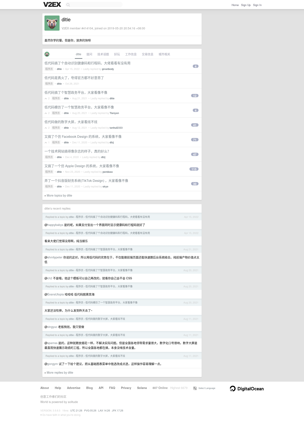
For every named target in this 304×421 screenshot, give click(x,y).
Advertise (73, 388)
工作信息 (131, 54)
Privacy (126, 388)
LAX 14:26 (104, 410)
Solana (142, 388)
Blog (89, 388)
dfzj (112, 142)
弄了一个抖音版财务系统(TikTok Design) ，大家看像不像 (86, 180)
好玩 (117, 54)
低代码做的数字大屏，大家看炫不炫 (70, 121)
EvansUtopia (55, 294)
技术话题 (103, 54)
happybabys (55, 225)
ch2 (49, 278)
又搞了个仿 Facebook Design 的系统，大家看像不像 (83, 136)
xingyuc (52, 327)
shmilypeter (54, 257)
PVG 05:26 (90, 410)
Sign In (257, 5)
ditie (78, 54)
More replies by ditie (60, 372)
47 (194, 154)
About (44, 388)
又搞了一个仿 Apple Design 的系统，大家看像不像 (81, 165)
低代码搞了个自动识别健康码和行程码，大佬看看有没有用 (87, 63)
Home (235, 5)
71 (194, 139)
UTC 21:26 (76, 410)
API (101, 388)
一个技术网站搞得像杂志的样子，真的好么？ (77, 151)
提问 (89, 54)
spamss (52, 343)
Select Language (206, 388)
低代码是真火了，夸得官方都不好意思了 (74, 77)
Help (58, 388)
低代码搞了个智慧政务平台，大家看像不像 (75, 92)
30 (194, 183)
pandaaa (108, 172)
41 (194, 125)
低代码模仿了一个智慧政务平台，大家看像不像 (79, 107)
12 (194, 95)
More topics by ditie (59, 195)
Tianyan (114, 113)
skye (105, 186)
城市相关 (164, 54)
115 (193, 169)
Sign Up (246, 5)
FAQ (112, 388)
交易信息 (147, 54)
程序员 (49, 69)
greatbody (108, 69)
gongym (52, 364)
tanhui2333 (116, 128)
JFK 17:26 (117, 410)
